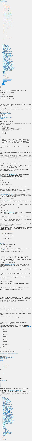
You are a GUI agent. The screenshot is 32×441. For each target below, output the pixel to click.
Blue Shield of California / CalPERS (5, 113)
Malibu (6, 34)
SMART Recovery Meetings (7, 62)
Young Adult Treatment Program (10, 264)
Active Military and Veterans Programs (6, 117)
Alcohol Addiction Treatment (7, 15)
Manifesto (5, 39)
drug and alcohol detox (3, 249)
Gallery (4, 31)
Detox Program (5, 4)
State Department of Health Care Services (15, 390)
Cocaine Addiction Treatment (7, 66)
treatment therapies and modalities (8, 230)
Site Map (1, 358)
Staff (4, 30)
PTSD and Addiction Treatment (8, 27)
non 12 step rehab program (9, 212)
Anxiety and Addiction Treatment (8, 68)
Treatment (3, 11)
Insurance (3, 42)
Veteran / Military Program (7, 10)
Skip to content (2, 0)
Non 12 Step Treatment (7, 13)
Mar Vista (6, 36)
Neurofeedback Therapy (7, 57)
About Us (3, 29)
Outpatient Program (6, 6)
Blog (4, 40)
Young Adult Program (6, 8)
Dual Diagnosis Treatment (7, 12)
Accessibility (5, 358)
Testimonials (5, 32)
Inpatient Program (6, 5)
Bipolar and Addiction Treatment (8, 63)
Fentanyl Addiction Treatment (8, 64)
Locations (4, 33)
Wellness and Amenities (7, 38)
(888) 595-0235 (3, 439)
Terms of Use (7, 357)
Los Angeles (7, 35)
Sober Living (5, 9)
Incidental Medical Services (7, 59)
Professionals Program (7, 7)
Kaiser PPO (2, 116)
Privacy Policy (2, 357)
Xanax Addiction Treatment (7, 28)
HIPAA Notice (12, 357)
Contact (3, 41)
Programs (3, 3)
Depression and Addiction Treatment (9, 67)
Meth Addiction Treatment (7, 65)
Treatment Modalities (6, 58)
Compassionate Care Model (7, 37)
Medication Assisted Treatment (8, 14)
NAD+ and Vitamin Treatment (8, 61)
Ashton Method (5, 60)
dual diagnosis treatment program (6, 194)
